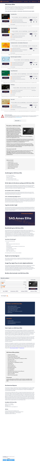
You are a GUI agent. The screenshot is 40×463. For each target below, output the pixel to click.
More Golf (12, 99)
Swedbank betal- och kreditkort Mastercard (19, 42)
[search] (39, 2)
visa (20, 120)
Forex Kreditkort (14, 28)
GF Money (13, 84)
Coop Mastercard (14, 70)
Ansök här (6, 21)
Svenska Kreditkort (5, 1)
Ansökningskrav (35, 48)
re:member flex (14, 14)
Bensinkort (26, 1)
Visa (29, 1)
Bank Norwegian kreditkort (16, 56)
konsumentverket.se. (19, 117)
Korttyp (31, 48)
